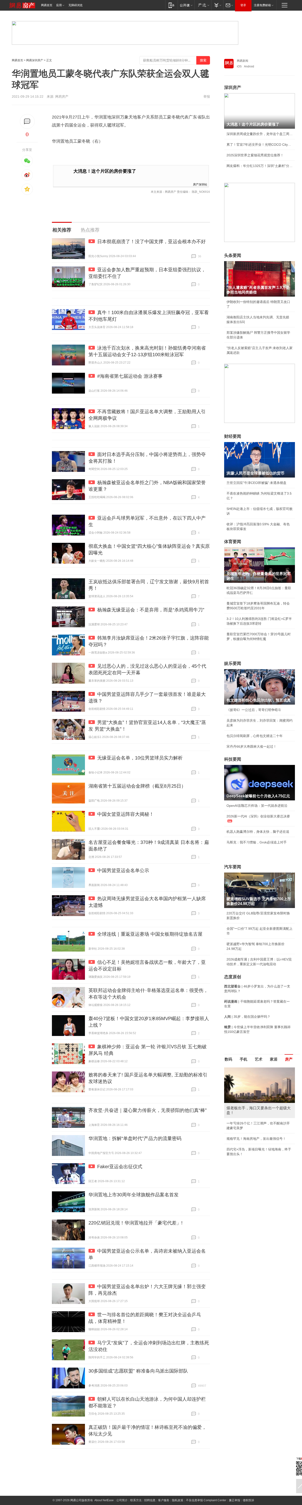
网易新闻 (242, 60)
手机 (243, 1059)
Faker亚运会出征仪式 (119, 1166)
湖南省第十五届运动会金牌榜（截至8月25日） (137, 786)
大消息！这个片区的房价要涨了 (104, 171)
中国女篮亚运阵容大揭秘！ (125, 814)
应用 (59, 5)
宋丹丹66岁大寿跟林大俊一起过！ (251, 746)
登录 (243, 5)
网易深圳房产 (34, 60)
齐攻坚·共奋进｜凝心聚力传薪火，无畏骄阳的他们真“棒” (147, 1110)
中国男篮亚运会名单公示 (123, 870)
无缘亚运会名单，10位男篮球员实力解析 (140, 757)
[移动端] (171, 5)
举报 (206, 96)
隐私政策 (177, 1500)
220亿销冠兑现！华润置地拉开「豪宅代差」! (135, 1222)
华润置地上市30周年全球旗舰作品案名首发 (133, 1194)
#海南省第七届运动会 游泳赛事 (130, 376)
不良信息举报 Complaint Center (206, 1500)
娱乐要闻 (232, 663)
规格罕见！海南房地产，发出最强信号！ (256, 1139)
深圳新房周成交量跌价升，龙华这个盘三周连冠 (259, 134)
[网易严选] (202, 5)
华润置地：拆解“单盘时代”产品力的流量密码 (134, 1138)
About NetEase (104, 1500)
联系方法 (136, 1500)
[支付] (217, 5)
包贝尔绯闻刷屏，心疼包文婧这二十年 (254, 736)
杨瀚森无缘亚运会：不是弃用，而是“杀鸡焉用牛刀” (150, 609)
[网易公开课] (186, 5)
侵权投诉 (248, 1500)
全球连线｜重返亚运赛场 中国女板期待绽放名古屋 (149, 934)
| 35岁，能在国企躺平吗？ (247, 1016)
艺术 (258, 1059)
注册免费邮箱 (262, 5)
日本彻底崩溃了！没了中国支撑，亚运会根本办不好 (151, 241)
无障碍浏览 (75, 5)
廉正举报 (234, 1500)
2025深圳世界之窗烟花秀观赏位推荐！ (255, 155)
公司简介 (122, 1500)
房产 (289, 1059)
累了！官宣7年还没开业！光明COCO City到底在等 (259, 144)
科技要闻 (232, 759)
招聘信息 (149, 1500)
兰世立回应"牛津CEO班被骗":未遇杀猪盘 (256, 483)
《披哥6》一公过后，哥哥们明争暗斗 (253, 710)
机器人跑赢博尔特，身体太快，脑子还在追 (257, 832)
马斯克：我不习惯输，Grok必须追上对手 (256, 842)
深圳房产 (232, 87)
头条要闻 (232, 255)
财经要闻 (232, 436)
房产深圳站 (200, 184)
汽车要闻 (232, 866)
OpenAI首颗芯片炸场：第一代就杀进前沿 (256, 805)
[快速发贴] (27, 121)
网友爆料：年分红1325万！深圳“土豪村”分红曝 (259, 166)
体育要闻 (232, 541)
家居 (273, 1059)
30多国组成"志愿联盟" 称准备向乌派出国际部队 (138, 1370)
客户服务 (163, 1500)
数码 (228, 1059)
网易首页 (46, 5)
